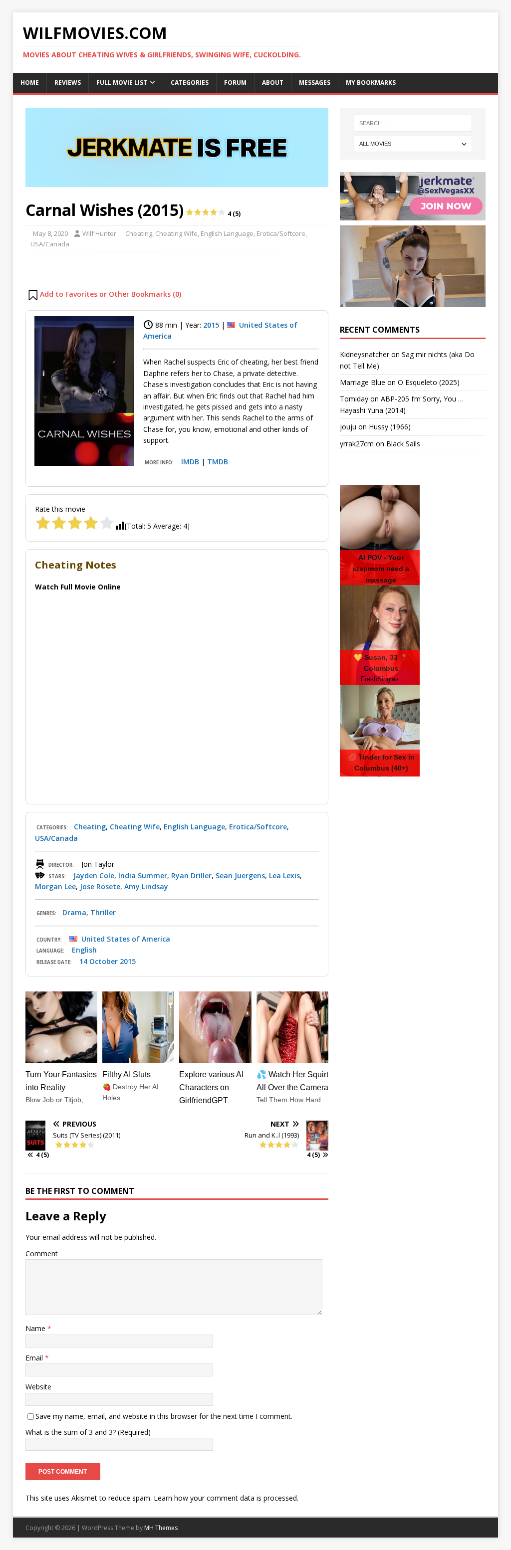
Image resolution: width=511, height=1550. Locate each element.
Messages (314, 82)
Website (38, 1386)
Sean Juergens (240, 875)
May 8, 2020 (50, 233)
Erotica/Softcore (280, 233)
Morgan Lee (55, 886)
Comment (41, 1253)
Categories (190, 82)
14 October (98, 961)
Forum (235, 82)
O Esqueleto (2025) (429, 382)
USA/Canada (49, 243)
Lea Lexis (284, 875)
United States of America (125, 939)
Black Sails (403, 443)
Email (35, 1357)
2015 (211, 325)
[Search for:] (413, 123)
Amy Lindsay (146, 886)
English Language (227, 233)
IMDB (190, 461)
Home (29, 82)
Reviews (67, 82)
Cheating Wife (176, 233)
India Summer (142, 875)
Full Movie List (121, 82)
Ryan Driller (191, 875)
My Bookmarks (371, 82)
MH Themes (161, 1528)
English (84, 950)
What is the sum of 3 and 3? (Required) (88, 1432)
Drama (74, 912)
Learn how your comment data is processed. (226, 1498)
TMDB (217, 461)
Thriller (103, 912)
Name (36, 1328)
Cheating (138, 233)
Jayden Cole (93, 875)
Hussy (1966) (390, 426)
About (272, 82)
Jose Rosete (100, 886)
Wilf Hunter (99, 233)
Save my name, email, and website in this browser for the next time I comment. (163, 1416)
